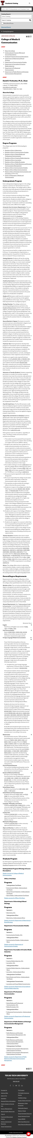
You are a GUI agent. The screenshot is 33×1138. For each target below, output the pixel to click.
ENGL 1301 (25, 468)
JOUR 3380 (26, 550)
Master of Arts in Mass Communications (16, 169)
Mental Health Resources (8, 1111)
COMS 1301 (10, 778)
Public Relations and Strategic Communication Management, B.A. (16, 1033)
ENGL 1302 (8, 470)
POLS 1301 (19, 794)
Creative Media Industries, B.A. (14, 961)
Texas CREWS (21, 1119)
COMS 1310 (17, 778)
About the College (10, 51)
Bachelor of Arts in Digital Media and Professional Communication (15, 155)
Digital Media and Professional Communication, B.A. (14, 1004)
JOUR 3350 (19, 550)
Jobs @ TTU (4, 1095)
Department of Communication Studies (16, 62)
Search (29, 2)
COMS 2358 (19, 632)
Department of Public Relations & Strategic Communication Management (16, 72)
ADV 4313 (19, 713)
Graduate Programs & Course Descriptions (16, 56)
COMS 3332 (26, 713)
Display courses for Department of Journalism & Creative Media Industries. (17, 987)
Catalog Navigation (8, 31)
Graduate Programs (8, 865)
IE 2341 (27, 749)
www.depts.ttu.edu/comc (10, 87)
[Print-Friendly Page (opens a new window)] (29, 36)
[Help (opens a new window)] (31, 36)
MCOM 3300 (6, 555)
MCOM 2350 (23, 362)
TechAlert (3, 1098)
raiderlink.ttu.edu (15, 430)
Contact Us (4, 1090)
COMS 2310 (21, 805)
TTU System (21, 1090)
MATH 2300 (23, 751)
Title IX (3, 1114)
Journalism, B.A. (10, 963)
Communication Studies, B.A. (14, 935)
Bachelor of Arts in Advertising (13, 150)
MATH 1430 (13, 743)
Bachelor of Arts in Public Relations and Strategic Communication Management (18, 165)
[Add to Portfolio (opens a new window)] (27, 36)
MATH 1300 (14, 740)
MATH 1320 (21, 740)
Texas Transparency (6, 1126)
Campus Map (4, 1093)
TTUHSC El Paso (22, 1097)
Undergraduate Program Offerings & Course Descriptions (15, 53)
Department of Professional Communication (12, 69)
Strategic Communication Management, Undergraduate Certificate (17, 1049)
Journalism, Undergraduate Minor (15, 972)
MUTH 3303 (7, 751)
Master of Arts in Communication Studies (16, 168)
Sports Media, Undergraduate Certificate (17, 895)
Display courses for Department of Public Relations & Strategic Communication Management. (15, 1058)
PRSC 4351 (26, 715)
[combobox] (16, 9)
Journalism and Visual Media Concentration (18, 984)
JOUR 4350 (13, 552)
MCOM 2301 (13, 814)
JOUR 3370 (19, 715)
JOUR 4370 (19, 552)
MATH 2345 (7, 753)
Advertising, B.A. (10, 912)
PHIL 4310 (7, 745)
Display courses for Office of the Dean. (14, 898)
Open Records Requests (24, 1124)
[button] (28, 1134)
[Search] (30, 20)
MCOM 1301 (26, 359)
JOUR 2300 (26, 548)
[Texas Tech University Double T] (2, 3)
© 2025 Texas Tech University (16, 1132)
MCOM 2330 (13, 805)
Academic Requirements (9, 308)
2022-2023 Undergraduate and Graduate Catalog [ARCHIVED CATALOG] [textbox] (17, 9)
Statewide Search (23, 1108)
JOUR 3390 (6, 552)
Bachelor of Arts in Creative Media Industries (17, 158)
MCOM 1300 (16, 359)
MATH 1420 (7, 742)
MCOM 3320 (16, 555)
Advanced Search (6, 27)
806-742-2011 (16, 1081)
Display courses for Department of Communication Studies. (13, 945)
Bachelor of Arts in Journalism (13, 160)
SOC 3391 (17, 751)
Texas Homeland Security (25, 1113)
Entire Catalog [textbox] (6, 16)
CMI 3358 (13, 715)
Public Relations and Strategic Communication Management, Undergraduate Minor (14, 1041)
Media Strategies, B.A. (12, 1007)
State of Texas (22, 1110)
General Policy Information (8, 1101)
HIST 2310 (12, 791)
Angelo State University (24, 1100)
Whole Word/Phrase (8, 23)
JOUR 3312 (13, 550)
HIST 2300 (22, 789)
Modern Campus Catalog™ (20, 1137)
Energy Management (6, 1108)
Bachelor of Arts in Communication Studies (17, 152)
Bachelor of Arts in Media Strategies (15, 162)
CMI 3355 (7, 715)
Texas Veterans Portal (24, 1116)
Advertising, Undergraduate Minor (15, 918)
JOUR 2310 (25, 464)
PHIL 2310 (25, 743)
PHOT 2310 (17, 553)
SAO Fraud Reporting (23, 1121)
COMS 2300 (11, 632)
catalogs (9, 1135)
